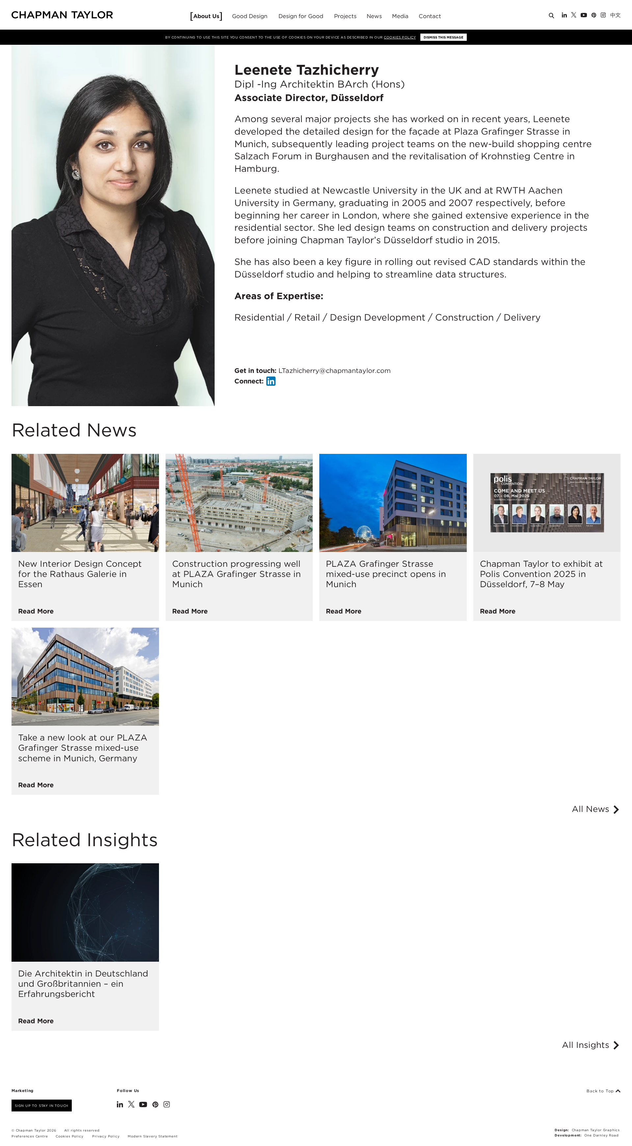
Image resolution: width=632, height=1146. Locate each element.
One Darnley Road (601, 1135)
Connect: (249, 381)
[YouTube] (584, 16)
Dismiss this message (443, 37)
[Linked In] (564, 16)
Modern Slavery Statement (152, 1136)
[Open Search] (552, 17)
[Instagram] (603, 16)
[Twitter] (573, 16)
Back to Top (601, 1091)
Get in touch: (312, 371)
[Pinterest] (593, 16)
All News (592, 809)
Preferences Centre (30, 1136)
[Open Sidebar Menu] (623, 15)
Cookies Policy (400, 37)
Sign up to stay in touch (41, 1105)
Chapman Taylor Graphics (596, 1130)
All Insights (587, 1045)
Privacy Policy (105, 1136)
